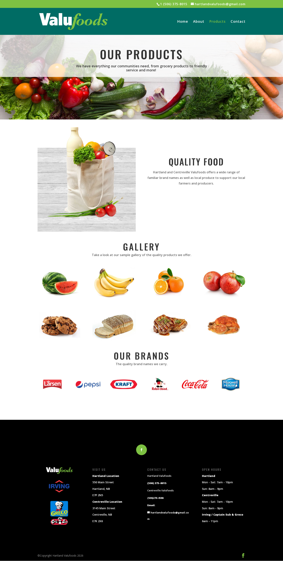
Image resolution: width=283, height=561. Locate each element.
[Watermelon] (59, 297)
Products (217, 22)
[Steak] (169, 339)
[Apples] (223, 297)
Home (182, 22)
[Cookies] (59, 339)
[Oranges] (169, 297)
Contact (238, 22)
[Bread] (114, 339)
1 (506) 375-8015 (173, 4)
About (198, 22)
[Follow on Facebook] (141, 449)
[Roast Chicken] (223, 339)
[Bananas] (114, 297)
